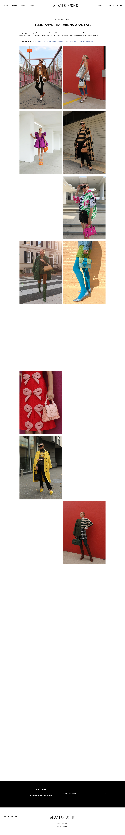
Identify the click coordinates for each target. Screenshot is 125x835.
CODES (120, 816)
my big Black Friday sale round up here (82, 41)
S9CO (62, 826)
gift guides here (40, 41)
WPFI (66, 826)
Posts (94, 816)
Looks (103, 816)
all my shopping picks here (56, 41)
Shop (111, 816)
